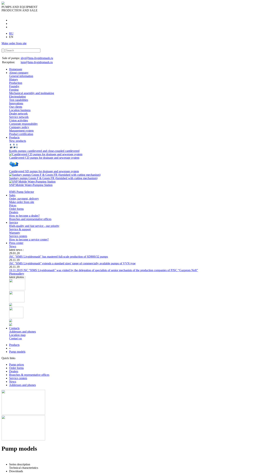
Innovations (16, 103)
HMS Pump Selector (21, 191)
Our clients (15, 106)
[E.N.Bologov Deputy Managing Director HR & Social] (17, 289)
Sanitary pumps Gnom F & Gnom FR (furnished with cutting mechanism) (53, 178)
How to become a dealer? (24, 215)
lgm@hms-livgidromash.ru (37, 62)
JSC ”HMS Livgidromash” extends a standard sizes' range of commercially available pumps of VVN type (72, 263)
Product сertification (21, 134)
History (13, 79)
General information (21, 76)
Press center (16, 243)
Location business (20, 110)
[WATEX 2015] (10, 305)
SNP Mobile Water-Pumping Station (31, 185)
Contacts (14, 328)
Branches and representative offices (30, 219)
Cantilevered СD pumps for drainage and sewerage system (44, 157)
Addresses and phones (22, 331)
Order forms (16, 208)
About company (18, 72)
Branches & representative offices (29, 374)
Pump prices (16, 364)
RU (11, 33)
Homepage (15, 69)
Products (14, 137)
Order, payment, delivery (24, 198)
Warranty (14, 232)
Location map (17, 335)
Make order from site (14, 43)
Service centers (18, 236)
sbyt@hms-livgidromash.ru (37, 58)
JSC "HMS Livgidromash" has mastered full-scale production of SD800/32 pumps (58, 256)
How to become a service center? (29, 239)
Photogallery (16, 273)
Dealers (13, 212)
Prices (12, 205)
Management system (21, 130)
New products (17, 140)
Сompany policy (19, 127)
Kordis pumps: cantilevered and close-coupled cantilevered (44, 150)
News (12, 246)
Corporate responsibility (23, 123)
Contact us (15, 338)
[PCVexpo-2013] (16, 301)
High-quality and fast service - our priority (34, 225)
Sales (12, 195)
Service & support (20, 229)
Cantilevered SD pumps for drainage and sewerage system (44, 171)
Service (13, 222)
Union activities (18, 120)
